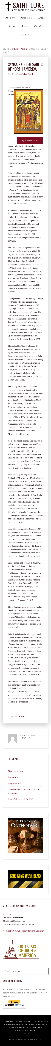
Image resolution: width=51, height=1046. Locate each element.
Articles (21, 716)
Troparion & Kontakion (30, 140)
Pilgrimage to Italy (15, 771)
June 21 (27, 88)
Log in (25, 1033)
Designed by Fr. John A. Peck (25, 1039)
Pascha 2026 (13, 777)
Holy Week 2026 (15, 783)
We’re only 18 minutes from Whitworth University (23, 931)
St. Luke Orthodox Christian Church (25, 6)
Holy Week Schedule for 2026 (20, 799)
